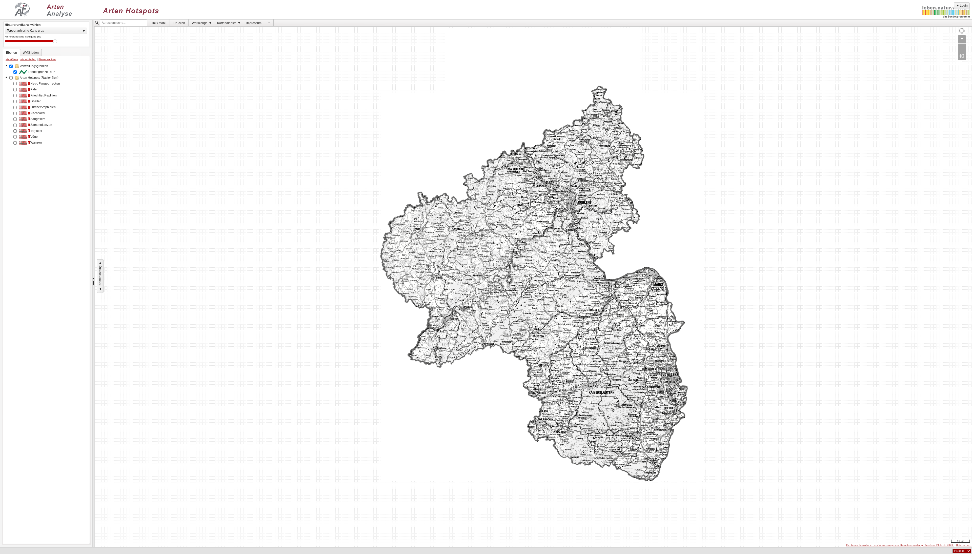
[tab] (11, 52)
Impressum (253, 23)
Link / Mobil (158, 23)
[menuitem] (158, 22)
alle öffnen (12, 59)
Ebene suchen (47, 59)
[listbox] (46, 31)
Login (964, 5)
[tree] (46, 302)
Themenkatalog (100, 276)
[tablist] (46, 296)
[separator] (93, 283)
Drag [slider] (55, 41)
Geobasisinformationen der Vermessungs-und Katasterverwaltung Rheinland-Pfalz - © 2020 (900, 545)
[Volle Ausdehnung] (962, 56)
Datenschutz (963, 545)
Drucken (179, 23)
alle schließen (28, 59)
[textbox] (123, 23)
